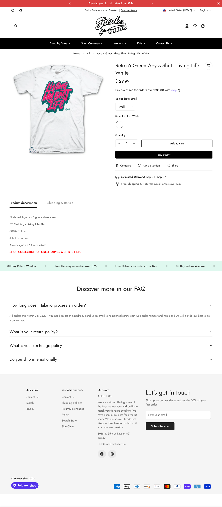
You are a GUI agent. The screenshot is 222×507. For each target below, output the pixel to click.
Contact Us (162, 43)
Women (118, 43)
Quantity (120, 135)
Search (30, 403)
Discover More (129, 10)
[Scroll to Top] (215, 488)
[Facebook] (20, 10)
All (88, 53)
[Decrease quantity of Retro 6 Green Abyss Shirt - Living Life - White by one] (119, 143)
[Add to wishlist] (208, 66)
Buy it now (163, 155)
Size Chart (68, 426)
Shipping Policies (72, 403)
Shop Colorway (90, 43)
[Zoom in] (99, 68)
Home (76, 53)
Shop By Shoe (58, 43)
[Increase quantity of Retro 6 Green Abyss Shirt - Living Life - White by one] (134, 143)
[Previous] (70, 3)
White (119, 124)
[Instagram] (12, 10)
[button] (203, 26)
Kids (139, 43)
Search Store (69, 421)
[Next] (152, 3)
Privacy (30, 409)
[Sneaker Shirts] (111, 26)
